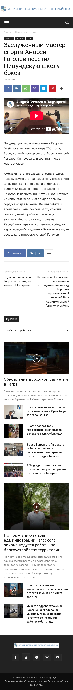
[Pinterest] (52, 88)
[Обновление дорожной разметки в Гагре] (36, 358)
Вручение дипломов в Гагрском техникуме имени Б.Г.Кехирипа (18, 281)
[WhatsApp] (26, 88)
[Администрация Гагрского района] (36, 9)
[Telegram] (43, 88)
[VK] (17, 88)
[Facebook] (8, 88)
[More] (62, 88)
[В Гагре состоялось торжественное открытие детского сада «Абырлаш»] (13, 431)
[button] (6, 22)
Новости (20, 32)
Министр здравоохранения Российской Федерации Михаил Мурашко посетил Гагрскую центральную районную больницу (44, 614)
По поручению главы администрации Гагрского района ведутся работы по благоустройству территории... (33, 542)
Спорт (29, 38)
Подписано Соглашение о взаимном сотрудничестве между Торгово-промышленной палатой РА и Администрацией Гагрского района (53, 291)
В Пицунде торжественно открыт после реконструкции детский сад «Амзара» (46, 469)
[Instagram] (26, 657)
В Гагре (33, 32)
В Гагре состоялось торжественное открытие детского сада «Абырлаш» (44, 429)
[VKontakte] (47, 657)
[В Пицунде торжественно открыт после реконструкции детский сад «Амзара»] (13, 470)
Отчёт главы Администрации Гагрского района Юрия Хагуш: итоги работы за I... (46, 411)
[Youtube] (58, 657)
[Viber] (35, 88)
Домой (7, 32)
